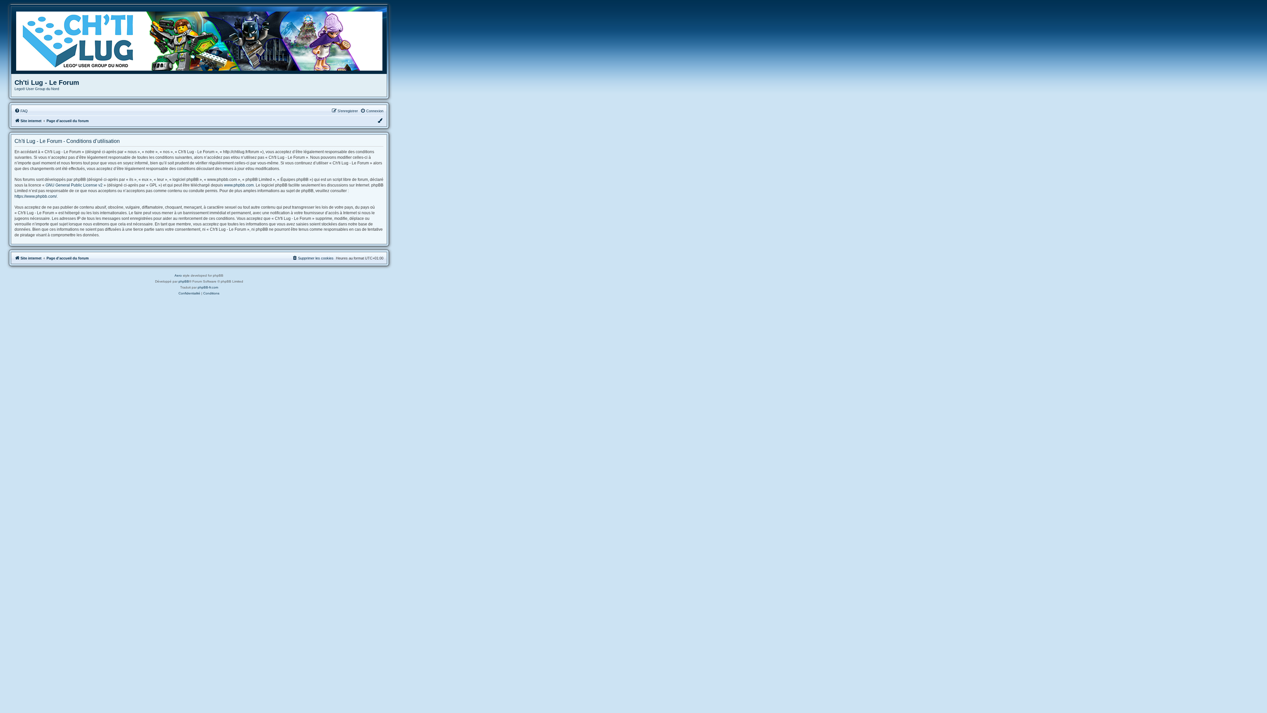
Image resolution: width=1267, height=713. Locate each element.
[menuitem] (21, 111)
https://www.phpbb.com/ (36, 196)
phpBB (184, 281)
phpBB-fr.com (208, 287)
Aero (178, 275)
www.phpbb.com (239, 185)
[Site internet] (201, 40)
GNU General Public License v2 (74, 185)
